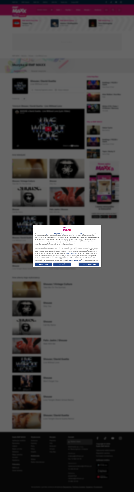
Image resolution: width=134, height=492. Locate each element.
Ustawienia (43, 264)
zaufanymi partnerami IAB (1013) (50, 234)
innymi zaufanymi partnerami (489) (72, 234)
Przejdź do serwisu (89, 264)
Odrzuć (62, 264)
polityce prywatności (72, 253)
